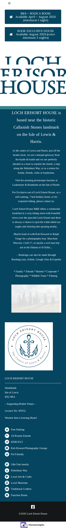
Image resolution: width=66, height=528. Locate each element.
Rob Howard (18, 448)
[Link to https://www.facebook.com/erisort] (33, 507)
